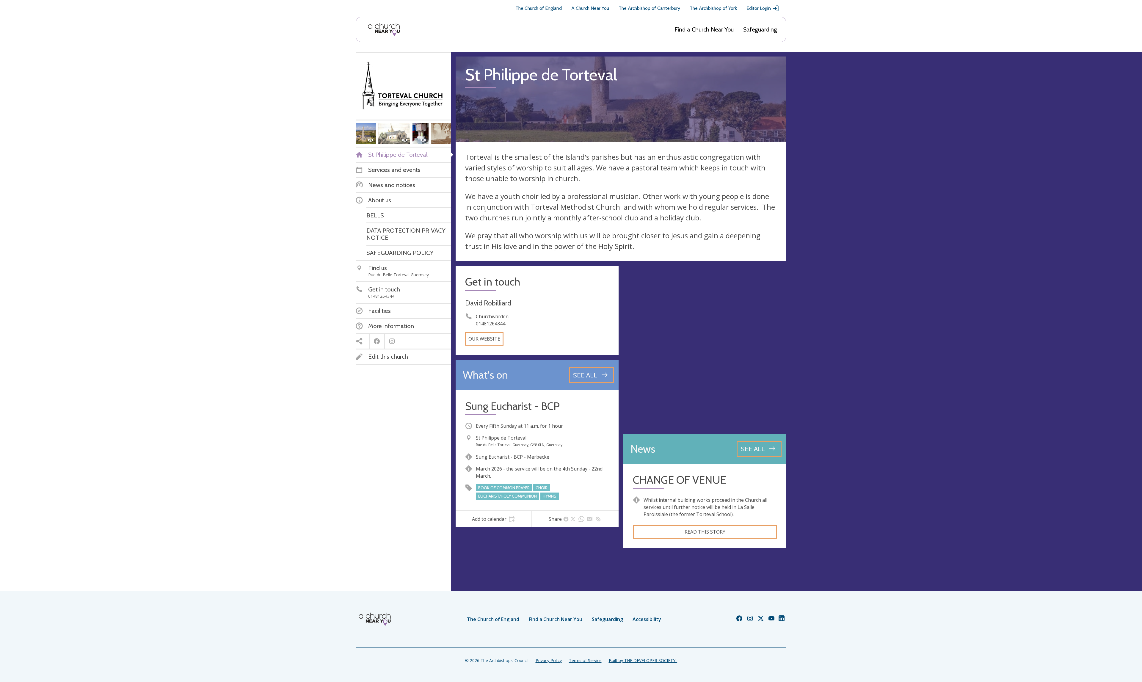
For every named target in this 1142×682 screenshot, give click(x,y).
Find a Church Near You (704, 29)
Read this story (705, 532)
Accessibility (647, 619)
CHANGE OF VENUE (679, 480)
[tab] (493, 519)
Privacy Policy (549, 660)
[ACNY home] (384, 29)
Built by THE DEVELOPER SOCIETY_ (643, 660)
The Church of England (538, 8)
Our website (484, 338)
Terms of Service (585, 660)
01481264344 (490, 323)
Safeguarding (760, 29)
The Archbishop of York (713, 8)
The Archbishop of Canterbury (649, 8)
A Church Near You (590, 8)
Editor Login (758, 8)
